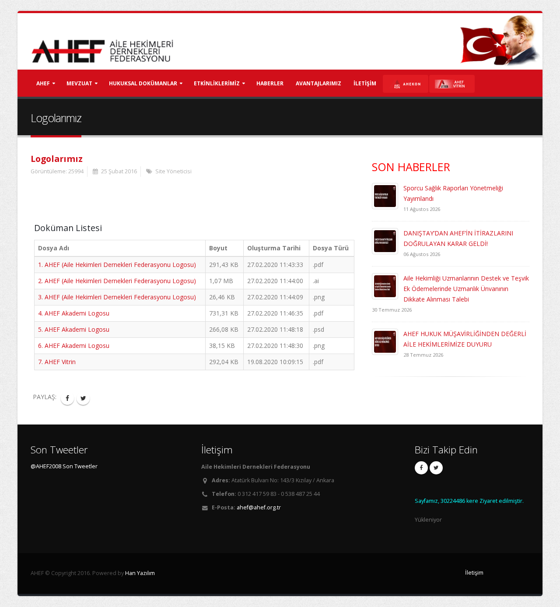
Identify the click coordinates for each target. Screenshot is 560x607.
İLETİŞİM (365, 83)
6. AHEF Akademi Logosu (73, 345)
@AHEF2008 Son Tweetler (64, 466)
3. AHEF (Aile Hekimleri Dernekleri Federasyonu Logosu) (117, 297)
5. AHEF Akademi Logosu (73, 329)
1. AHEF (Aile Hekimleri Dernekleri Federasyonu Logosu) (117, 264)
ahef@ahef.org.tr (259, 507)
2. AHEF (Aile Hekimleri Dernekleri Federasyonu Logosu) (117, 281)
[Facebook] (421, 467)
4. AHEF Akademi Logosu (73, 313)
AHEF (43, 83)
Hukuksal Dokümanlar (143, 83)
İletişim (474, 572)
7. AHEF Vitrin (57, 362)
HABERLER (270, 83)
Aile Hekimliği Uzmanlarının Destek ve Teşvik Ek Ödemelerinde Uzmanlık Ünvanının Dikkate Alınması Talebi (466, 288)
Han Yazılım (140, 573)
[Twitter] (436, 467)
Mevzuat (79, 83)
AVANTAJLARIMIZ (318, 83)
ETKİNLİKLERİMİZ (217, 83)
